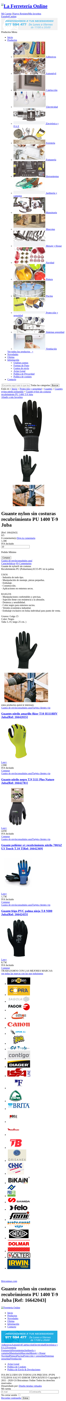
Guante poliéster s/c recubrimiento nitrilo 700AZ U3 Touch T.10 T (31, 847)
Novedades (12, 354)
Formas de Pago (21, 365)
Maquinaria (15, 1353)
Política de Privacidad (24, 374)
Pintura (13, 1356)
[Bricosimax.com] (10, 1307)
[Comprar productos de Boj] (13, 1121)
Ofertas (10, 357)
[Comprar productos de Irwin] (18, 1268)
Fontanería (6, 1350)
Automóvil (17, 1345)
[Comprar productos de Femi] (18, 1219)
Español (5, 16)
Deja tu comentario (26, 538)
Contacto (11, 379)
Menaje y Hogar (37, 1353)
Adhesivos (6, 1345)
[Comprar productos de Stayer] (15, 1101)
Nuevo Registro (20, 13)
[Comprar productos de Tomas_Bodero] (15, 1147)
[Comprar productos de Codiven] (18, 1018)
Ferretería (11, 1347)
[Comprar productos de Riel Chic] (15, 1173)
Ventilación (16, 1358)
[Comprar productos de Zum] (18, 1043)
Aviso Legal (19, 371)
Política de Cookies (16, 1366)
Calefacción (27, 1345)
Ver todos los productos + (20, 351)
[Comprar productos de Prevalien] (18, 983)
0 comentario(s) (8, 538)
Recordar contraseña (11, 1398)
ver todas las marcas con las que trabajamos (22, 973)
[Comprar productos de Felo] (18, 1209)
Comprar (5, 770)
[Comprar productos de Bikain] (18, 1183)
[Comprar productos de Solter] (18, 1257)
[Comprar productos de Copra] (18, 994)
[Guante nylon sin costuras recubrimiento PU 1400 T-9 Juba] (28, 451)
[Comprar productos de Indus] (18, 1238)
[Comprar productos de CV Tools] (18, 1049)
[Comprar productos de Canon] (18, 1027)
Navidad (5, 1356)
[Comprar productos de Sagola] (18, 1001)
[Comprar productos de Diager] (18, 1066)
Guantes (48, 389)
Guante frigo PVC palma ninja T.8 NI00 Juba (26, 912)
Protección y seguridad (31, 389)
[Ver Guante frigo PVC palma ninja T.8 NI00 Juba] (17, 957)
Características (8, 563)
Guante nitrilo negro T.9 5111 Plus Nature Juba (27, 781)
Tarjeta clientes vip (41, 707)
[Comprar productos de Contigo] (18, 1058)
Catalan (12, 16)
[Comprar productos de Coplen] (18, 1033)
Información (13, 360)
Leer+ (4, 762)
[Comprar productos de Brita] (18, 1108)
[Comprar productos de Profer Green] (11, 1196)
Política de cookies (23, 376)
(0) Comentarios (23, 563)
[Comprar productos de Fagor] (18, 1010)
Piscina (19, 1356)
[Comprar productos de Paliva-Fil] (18, 1088)
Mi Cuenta (6, 13)
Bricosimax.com (9, 1281)
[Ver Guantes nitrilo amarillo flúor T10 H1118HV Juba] (17, 759)
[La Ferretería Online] (24, 6)
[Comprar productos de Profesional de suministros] (18, 1227)
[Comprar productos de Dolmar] (18, 1251)
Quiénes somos (21, 362)
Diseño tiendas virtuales (30, 1386)
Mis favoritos (34, 13)
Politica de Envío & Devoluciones (23, 1369)
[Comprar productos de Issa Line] (18, 1076)
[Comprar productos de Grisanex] (17, 1160)
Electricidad (39, 1345)
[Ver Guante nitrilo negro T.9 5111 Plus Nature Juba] (17, 825)
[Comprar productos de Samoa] (18, 1202)
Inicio (10, 37)
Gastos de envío (21, 368)
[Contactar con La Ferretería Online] (29, 29)
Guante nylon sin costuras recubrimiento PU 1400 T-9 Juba (26, 393)
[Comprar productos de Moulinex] (13, 1134)
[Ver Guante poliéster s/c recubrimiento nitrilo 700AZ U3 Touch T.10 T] (17, 891)
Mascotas (25, 1353)
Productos (12, 40)
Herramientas (18, 1350)
